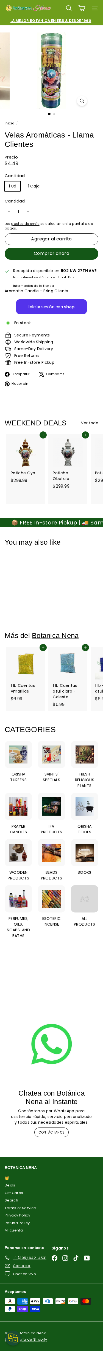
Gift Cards (14, 1192)
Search (11, 1200)
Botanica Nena (55, 635)
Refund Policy (17, 1222)
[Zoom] (82, 101)
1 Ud (12, 186)
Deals (10, 1185)
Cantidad (15, 201)
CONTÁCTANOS (51, 1132)
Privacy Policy (17, 1215)
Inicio (10, 123)
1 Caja (34, 186)
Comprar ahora (51, 253)
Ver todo (89, 423)
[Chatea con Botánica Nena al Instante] (51, 1044)
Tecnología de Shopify (26, 1339)
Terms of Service (20, 1207)
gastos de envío (25, 224)
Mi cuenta (14, 1230)
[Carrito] (81, 8)
